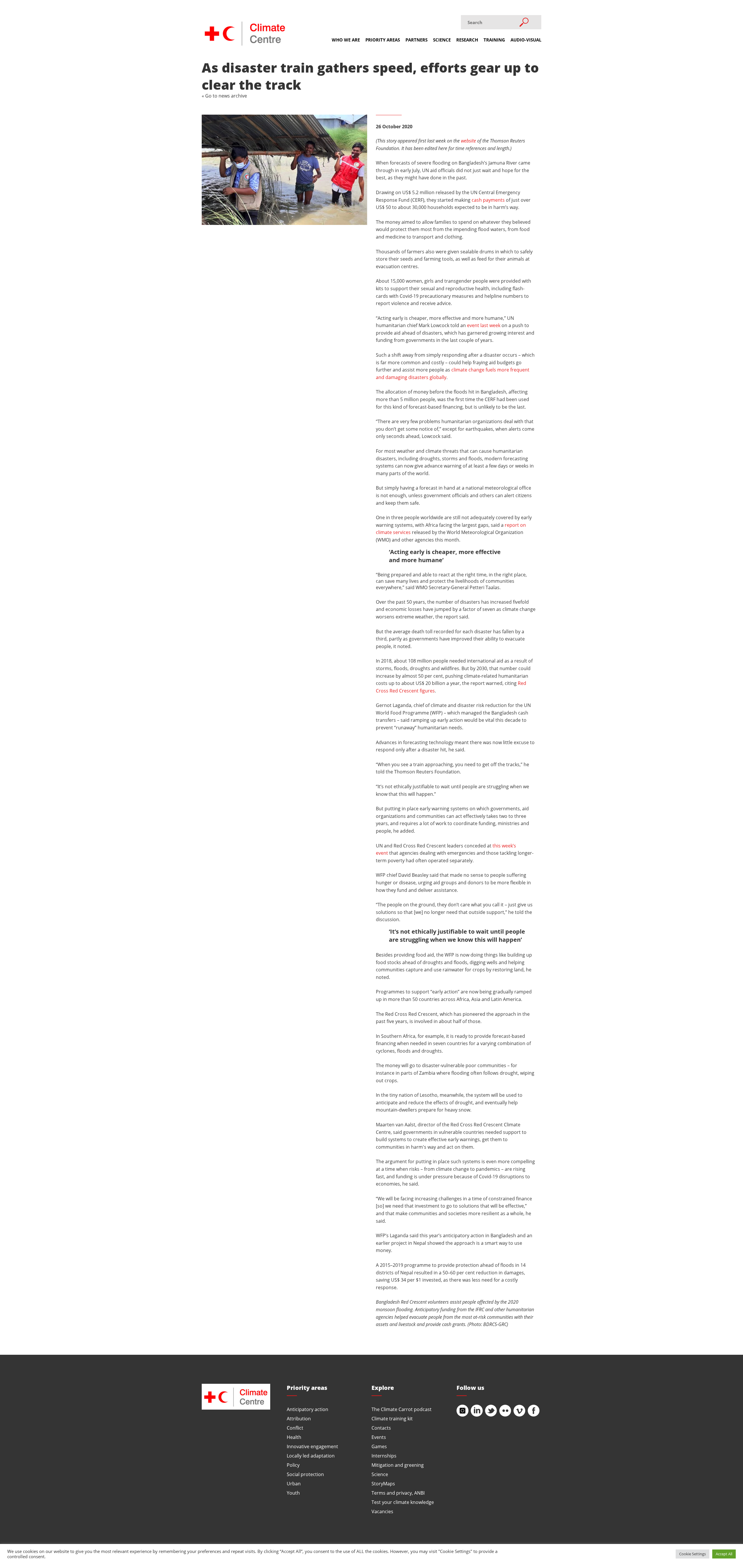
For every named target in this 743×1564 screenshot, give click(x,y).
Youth (293, 1493)
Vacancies (382, 1511)
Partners (416, 40)
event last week (483, 325)
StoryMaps (383, 1483)
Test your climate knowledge (403, 1502)
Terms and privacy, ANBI (398, 1493)
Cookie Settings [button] (692, 1553)
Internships (384, 1456)
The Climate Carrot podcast (402, 1409)
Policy (293, 1465)
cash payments (488, 200)
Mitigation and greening (398, 1465)
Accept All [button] (724, 1553)
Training (494, 40)
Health (294, 1437)
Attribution (299, 1418)
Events (379, 1437)
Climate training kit (392, 1418)
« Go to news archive (224, 96)
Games (379, 1446)
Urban (294, 1483)
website (468, 141)
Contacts (381, 1428)
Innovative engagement (312, 1446)
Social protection (305, 1474)
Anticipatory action (307, 1409)
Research (467, 40)
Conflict (295, 1428)
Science (442, 40)
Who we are (346, 40)
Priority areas (382, 40)
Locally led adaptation (311, 1456)
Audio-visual (526, 40)
